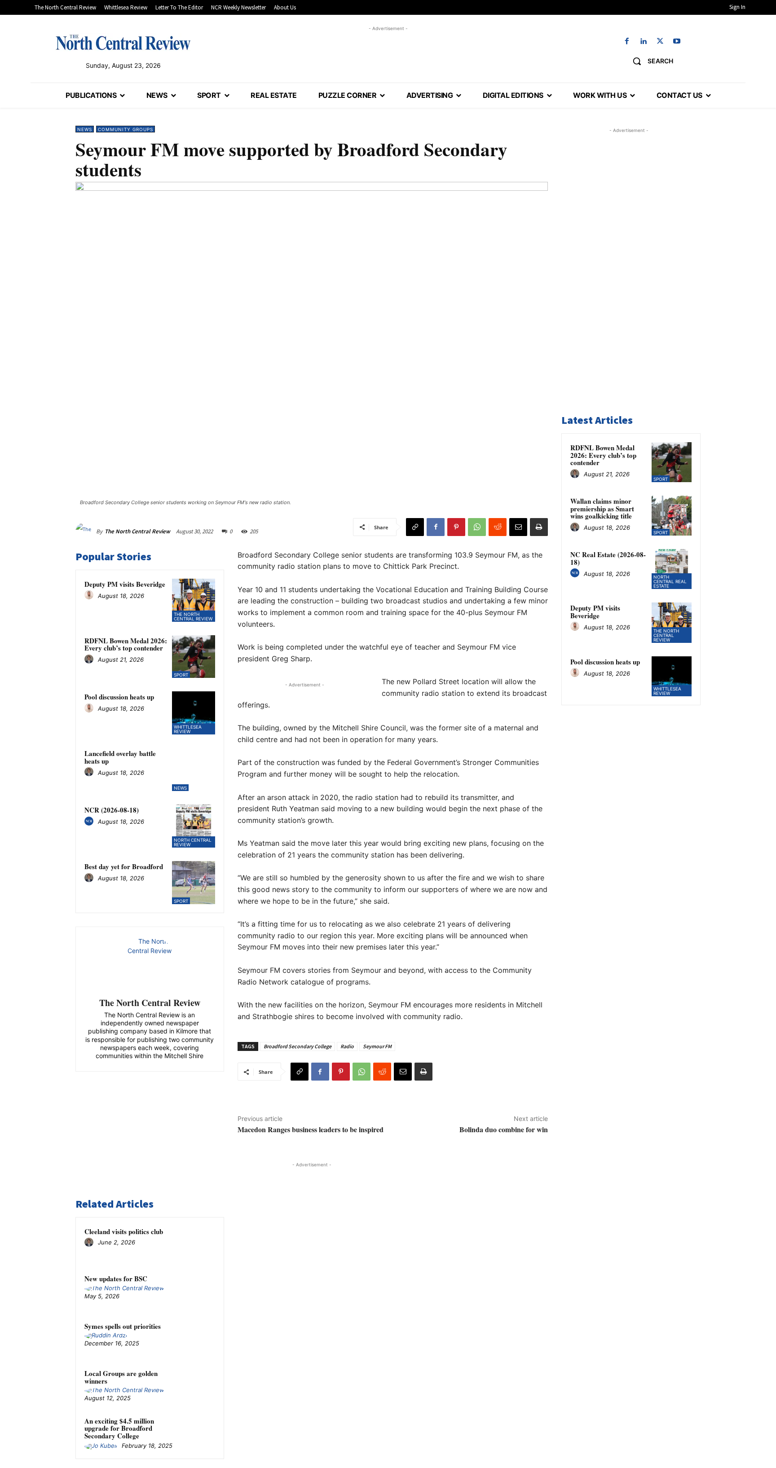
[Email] (518, 527)
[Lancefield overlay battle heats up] (193, 769)
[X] (660, 41)
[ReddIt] (498, 527)
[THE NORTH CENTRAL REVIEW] (123, 42)
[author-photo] (90, 595)
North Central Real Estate (670, 581)
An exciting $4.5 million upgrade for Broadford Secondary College (119, 1428)
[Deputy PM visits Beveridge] (193, 600)
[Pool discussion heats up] (193, 712)
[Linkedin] (643, 41)
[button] (649, 61)
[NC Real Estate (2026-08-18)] (672, 569)
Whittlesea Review (188, 729)
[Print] (539, 527)
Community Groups (125, 129)
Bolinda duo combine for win (503, 1129)
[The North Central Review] (85, 532)
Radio (347, 1046)
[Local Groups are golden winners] (198, 1385)
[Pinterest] (456, 527)
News (84, 129)
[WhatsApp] (477, 527)
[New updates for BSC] (198, 1290)
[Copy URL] (415, 527)
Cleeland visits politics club (123, 1231)
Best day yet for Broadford (123, 866)
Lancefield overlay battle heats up (120, 757)
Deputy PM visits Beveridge (124, 584)
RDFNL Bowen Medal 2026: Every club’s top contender (125, 644)
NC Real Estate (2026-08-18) (608, 558)
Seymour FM (377, 1046)
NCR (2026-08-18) (111, 810)
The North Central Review (137, 531)
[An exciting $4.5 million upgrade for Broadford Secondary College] (198, 1432)
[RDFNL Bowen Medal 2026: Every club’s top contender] (193, 656)
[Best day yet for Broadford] (193, 882)
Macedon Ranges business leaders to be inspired (311, 1129)
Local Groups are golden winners (121, 1377)
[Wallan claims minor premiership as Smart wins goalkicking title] (672, 516)
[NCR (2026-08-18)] (193, 826)
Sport (181, 674)
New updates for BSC (115, 1278)
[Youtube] (677, 41)
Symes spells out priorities (122, 1326)
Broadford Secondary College (297, 1046)
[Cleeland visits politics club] (198, 1243)
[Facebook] (627, 41)
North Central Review (193, 842)
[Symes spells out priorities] (198, 1338)
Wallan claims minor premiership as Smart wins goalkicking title (602, 508)
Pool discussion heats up (119, 697)
